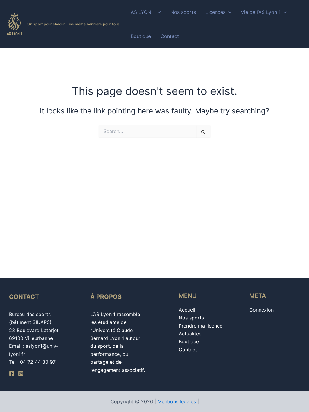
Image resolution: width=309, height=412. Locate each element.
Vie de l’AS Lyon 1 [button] (261, 12)
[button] (158, 12)
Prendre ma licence (200, 326)
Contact (170, 36)
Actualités (190, 334)
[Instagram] (21, 373)
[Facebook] (11, 373)
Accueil (187, 310)
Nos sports (183, 12)
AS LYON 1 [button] (143, 12)
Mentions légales (177, 401)
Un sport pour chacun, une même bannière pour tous (73, 24)
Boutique (141, 36)
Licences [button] (215, 12)
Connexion (261, 310)
